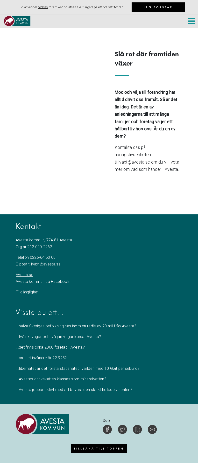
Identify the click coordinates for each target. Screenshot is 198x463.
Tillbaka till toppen (99, 448)
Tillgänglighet (27, 292)
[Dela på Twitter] (122, 429)
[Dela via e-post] (152, 429)
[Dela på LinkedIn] (137, 429)
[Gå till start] (15, 22)
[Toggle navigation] (191, 21)
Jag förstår (158, 7)
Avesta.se (24, 274)
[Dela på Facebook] (107, 429)
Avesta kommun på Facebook (42, 281)
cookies (43, 7)
